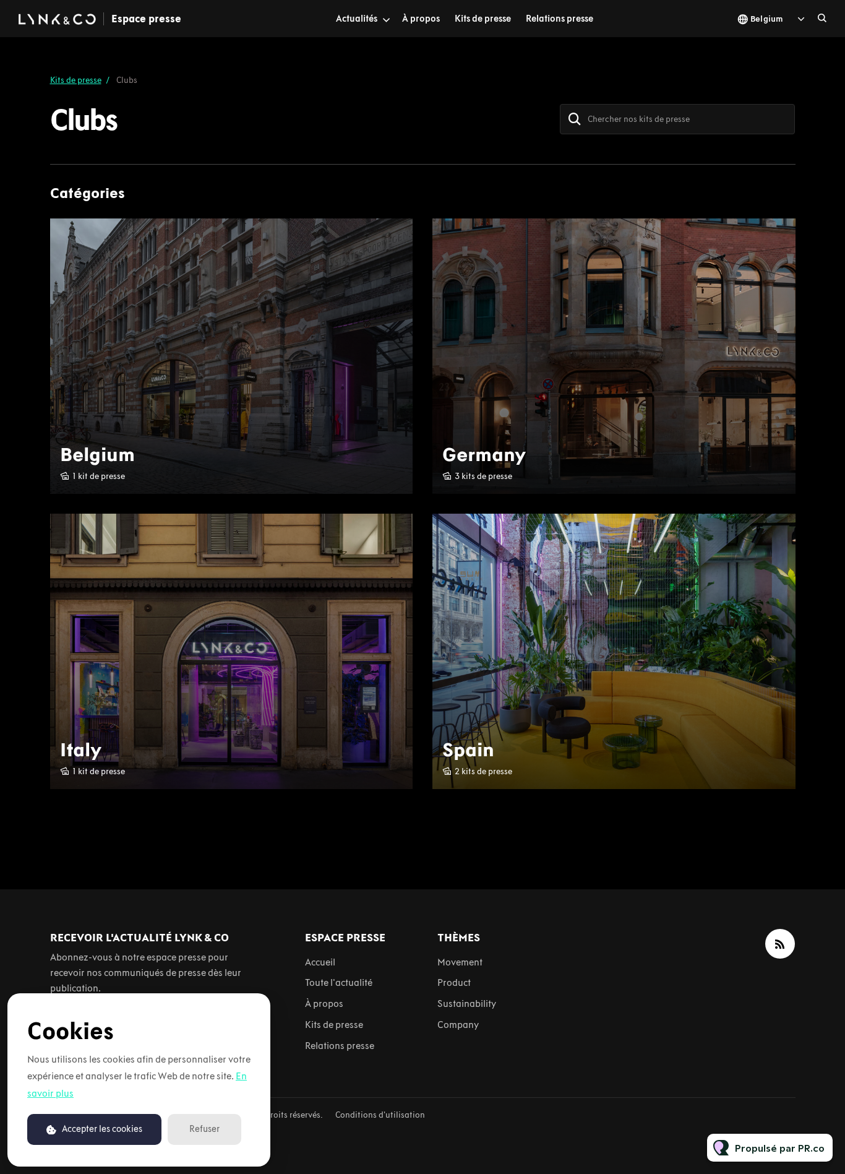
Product (454, 982)
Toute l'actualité (338, 982)
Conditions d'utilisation (380, 1115)
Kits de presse (483, 18)
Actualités (356, 18)
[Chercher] (575, 119)
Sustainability (466, 1003)
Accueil (320, 962)
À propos (421, 18)
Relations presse (559, 18)
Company (458, 1024)
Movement (460, 962)
